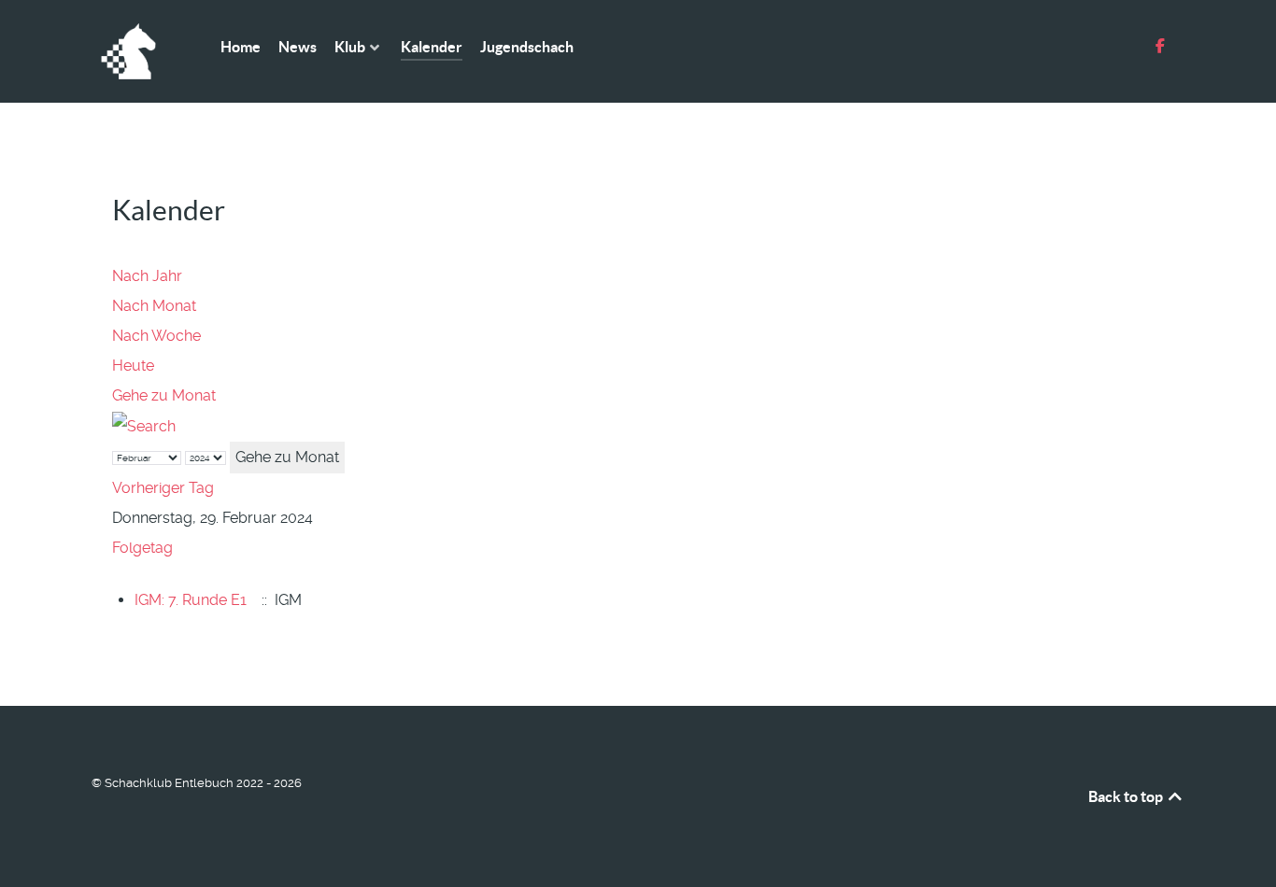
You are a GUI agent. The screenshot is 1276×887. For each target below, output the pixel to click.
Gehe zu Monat (164, 395)
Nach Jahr (147, 276)
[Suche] (144, 425)
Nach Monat (154, 306)
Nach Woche (156, 336)
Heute (133, 365)
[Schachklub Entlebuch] (133, 51)
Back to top (1127, 796)
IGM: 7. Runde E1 (191, 600)
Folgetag (142, 547)
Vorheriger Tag (163, 488)
